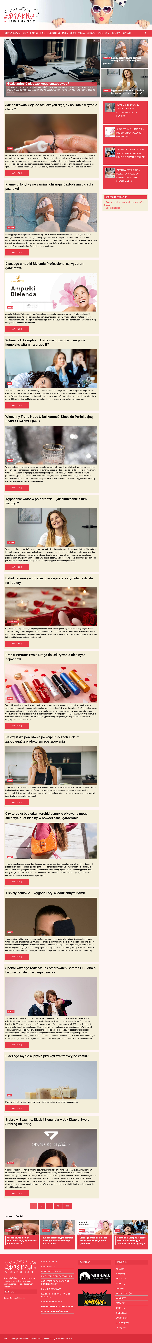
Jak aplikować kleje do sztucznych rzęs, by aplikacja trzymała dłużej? (22, 1240)
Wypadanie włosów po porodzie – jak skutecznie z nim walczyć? (128, 91)
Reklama (116, 33)
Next (67, 1206)
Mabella (21, 1298)
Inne (42, 33)
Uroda (81, 33)
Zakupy (10, 1163)
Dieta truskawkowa (51, 1289)
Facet (118, 1283)
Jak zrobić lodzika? (114, 208)
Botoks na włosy (50, 1261)
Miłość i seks (53, 33)
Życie (100, 33)
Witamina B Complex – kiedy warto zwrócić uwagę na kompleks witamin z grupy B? (130, 153)
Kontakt (127, 33)
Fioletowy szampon (51, 1271)
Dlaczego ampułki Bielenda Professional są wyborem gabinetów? (130, 133)
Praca (118, 1303)
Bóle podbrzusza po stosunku (56, 1276)
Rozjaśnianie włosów (52, 1301)
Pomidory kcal (48, 1266)
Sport (73, 33)
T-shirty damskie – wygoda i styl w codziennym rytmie (45, 893)
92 (58, 1206)
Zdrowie (91, 33)
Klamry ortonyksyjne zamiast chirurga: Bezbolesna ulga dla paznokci (122, 60)
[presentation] (94, 40)
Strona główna (12, 33)
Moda (65, 33)
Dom (107, 33)
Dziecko (34, 33)
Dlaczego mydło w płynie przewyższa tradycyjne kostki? (47, 1056)
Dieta (25, 33)
